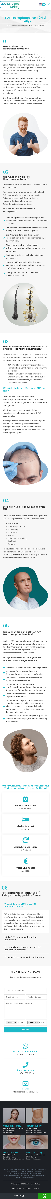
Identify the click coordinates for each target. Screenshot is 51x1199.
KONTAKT (19, 1196)
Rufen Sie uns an (25, 1070)
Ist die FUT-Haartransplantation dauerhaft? (20, 938)
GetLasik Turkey (34, 1152)
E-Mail (25, 1088)
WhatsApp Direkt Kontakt (25, 1051)
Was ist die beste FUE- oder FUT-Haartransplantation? (20, 905)
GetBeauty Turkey (12, 1125)
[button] (48, 5)
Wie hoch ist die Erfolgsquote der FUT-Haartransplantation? (23, 948)
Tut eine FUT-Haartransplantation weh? (24, 957)
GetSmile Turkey (11, 1152)
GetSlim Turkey (33, 1125)
